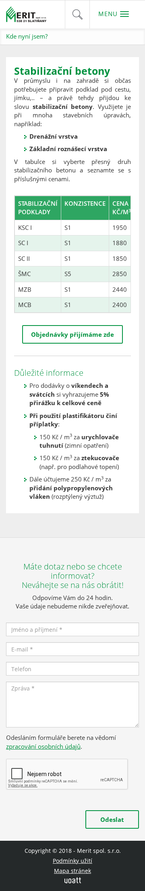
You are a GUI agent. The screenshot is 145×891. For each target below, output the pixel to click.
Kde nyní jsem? (27, 36)
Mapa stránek (72, 871)
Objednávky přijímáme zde (72, 334)
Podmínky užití (72, 860)
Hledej (77, 14)
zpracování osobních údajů (43, 746)
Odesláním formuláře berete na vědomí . (61, 741)
